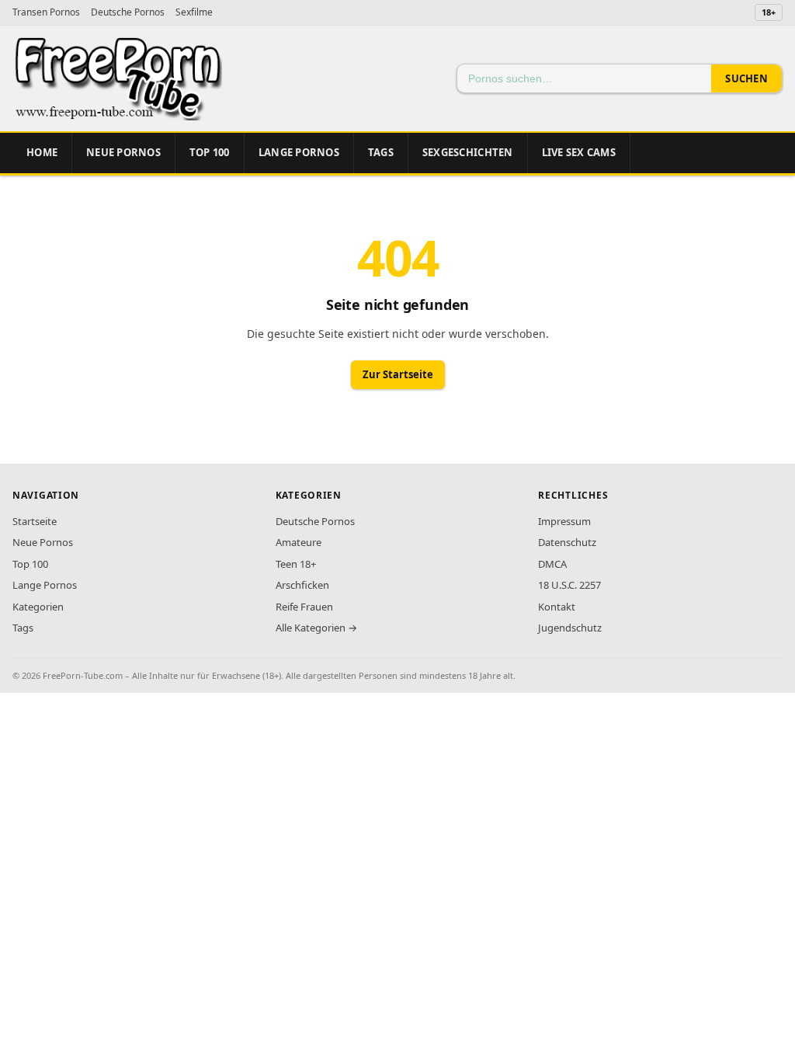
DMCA (552, 564)
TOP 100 (209, 152)
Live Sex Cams (579, 152)
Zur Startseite (398, 374)
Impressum (564, 521)
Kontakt (556, 607)
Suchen (746, 78)
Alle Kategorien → (316, 628)
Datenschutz (567, 542)
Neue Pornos (123, 152)
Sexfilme (194, 12)
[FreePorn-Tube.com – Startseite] (117, 78)
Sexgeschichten (467, 152)
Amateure (298, 542)
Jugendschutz (570, 628)
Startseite (34, 521)
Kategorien (38, 607)
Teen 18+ (296, 564)
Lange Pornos (299, 152)
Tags (381, 152)
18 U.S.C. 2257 (569, 585)
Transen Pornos (46, 12)
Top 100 (30, 564)
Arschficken (302, 585)
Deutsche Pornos (128, 12)
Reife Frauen (304, 607)
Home (41, 152)
